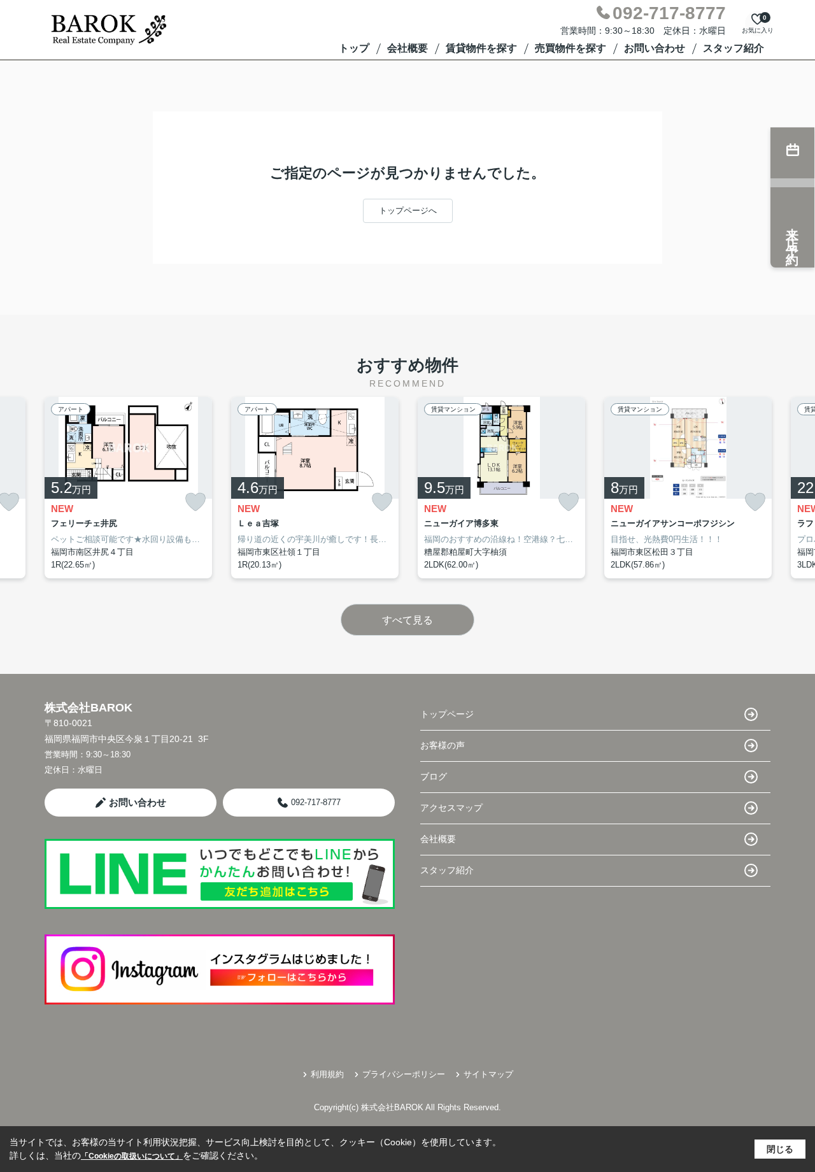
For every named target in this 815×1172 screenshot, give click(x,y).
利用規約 (327, 1074)
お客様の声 (442, 745)
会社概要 (407, 48)
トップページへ (408, 210)
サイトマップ (488, 1074)
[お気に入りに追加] (195, 502)
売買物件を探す (570, 48)
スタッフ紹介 (733, 48)
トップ (354, 48)
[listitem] (128, 488)
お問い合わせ (654, 48)
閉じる (780, 1149)
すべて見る (407, 620)
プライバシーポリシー (403, 1074)
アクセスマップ (451, 808)
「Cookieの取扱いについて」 (132, 1156)
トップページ (447, 714)
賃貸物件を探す (481, 48)
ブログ (433, 776)
